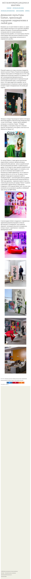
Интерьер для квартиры (8, 10)
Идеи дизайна (20, 10)
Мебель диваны (11, 380)
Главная (9, 8)
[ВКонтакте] (10, 383)
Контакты (2, 572)
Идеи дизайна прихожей (18, 380)
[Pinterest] (15, 383)
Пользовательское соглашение (10, 572)
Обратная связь (4, 576)
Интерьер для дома (18, 8)
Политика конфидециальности (6, 574)
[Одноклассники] (21, 383)
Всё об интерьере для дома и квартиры (15, 4)
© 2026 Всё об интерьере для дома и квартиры (9, 571)
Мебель (27, 10)
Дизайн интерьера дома (16, 378)
